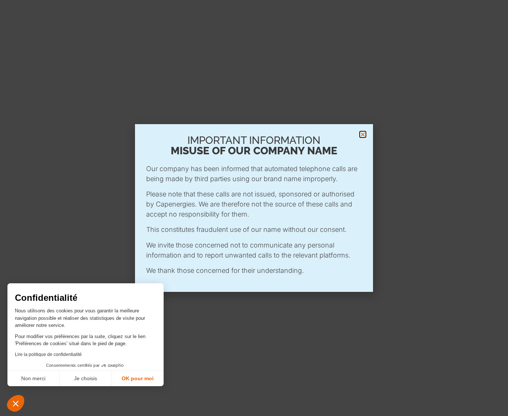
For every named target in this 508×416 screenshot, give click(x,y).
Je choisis (85, 378)
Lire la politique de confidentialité (48, 354)
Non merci (33, 378)
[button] (16, 403)
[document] (254, 208)
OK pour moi (138, 378)
